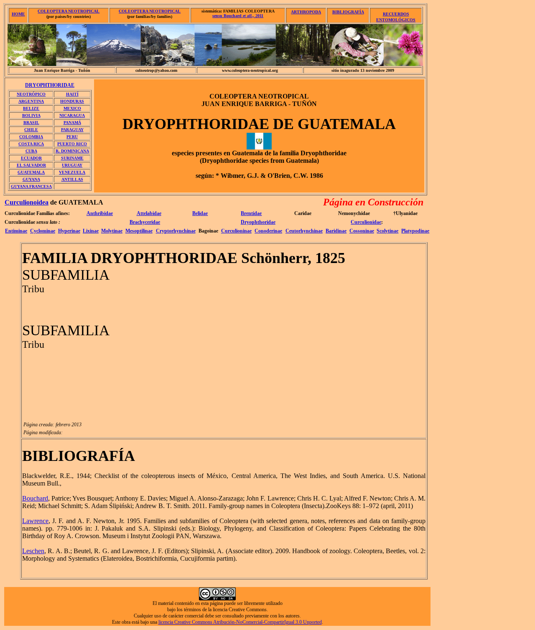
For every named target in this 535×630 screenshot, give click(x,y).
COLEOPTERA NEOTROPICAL (68, 11)
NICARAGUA (72, 115)
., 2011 (237, 15)
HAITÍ (72, 94)
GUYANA (31, 179)
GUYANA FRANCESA (31, 186)
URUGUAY (72, 165)
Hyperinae (69, 231)
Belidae (200, 213)
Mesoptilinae (139, 231)
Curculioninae (236, 231)
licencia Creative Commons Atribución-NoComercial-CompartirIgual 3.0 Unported (240, 622)
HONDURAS (72, 101)
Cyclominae (42, 231)
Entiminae (16, 231)
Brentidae (251, 213)
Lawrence (35, 520)
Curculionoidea (26, 202)
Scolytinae (387, 231)
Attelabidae (149, 213)
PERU (72, 136)
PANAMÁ (72, 122)
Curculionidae (366, 222)
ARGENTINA (31, 101)
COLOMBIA (31, 136)
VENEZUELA (72, 172)
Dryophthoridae (258, 222)
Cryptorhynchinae (176, 231)
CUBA (31, 151)
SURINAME (72, 158)
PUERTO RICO (72, 144)
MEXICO (72, 108)
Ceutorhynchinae (304, 231)
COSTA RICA (31, 144)
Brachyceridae (145, 222)
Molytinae (111, 231)
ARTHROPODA (306, 12)
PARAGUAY (72, 129)
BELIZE (31, 108)
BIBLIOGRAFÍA (348, 12)
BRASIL (31, 122)
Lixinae (91, 231)
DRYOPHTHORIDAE (49, 85)
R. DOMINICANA (72, 151)
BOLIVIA (31, 115)
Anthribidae (100, 213)
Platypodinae (415, 231)
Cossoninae (361, 231)
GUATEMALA (31, 172)
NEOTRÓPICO (31, 94)
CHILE (31, 129)
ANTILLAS (72, 179)
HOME (18, 14)
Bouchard (35, 498)
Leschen (33, 550)
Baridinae (336, 231)
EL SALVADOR (31, 165)
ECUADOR (31, 158)
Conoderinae (268, 231)
